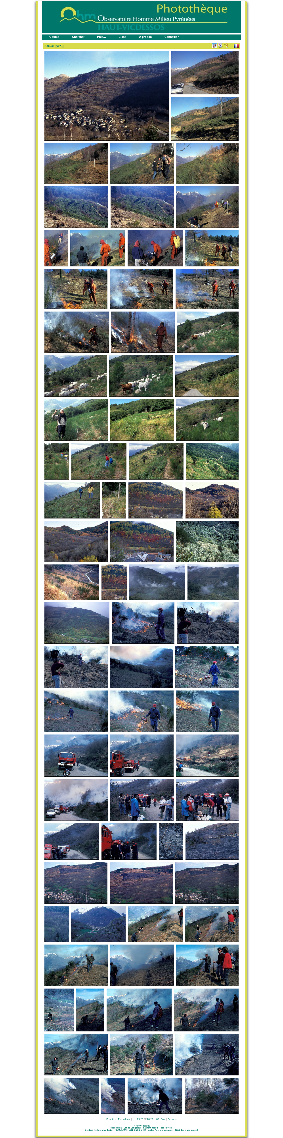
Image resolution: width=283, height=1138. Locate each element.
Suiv (163, 1119)
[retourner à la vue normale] (225, 45)
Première (111, 1119)
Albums (54, 36)
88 (157, 1119)
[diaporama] (220, 45)
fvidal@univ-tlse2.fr (103, 1130)
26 (141, 1119)
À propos (145, 36)
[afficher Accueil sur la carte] (231, 45)
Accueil (49, 46)
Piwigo (146, 1126)
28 (148, 1119)
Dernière (172, 1119)
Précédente (124, 1119)
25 (138, 1119)
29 (151, 1119)
